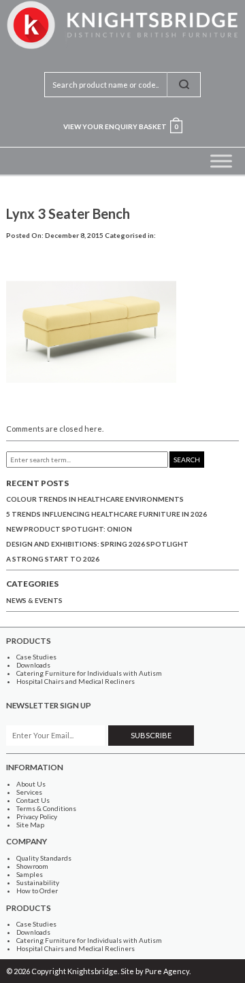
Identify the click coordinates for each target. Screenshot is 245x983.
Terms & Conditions (46, 808)
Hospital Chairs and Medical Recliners (75, 681)
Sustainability (37, 882)
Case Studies (36, 657)
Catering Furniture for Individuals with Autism (89, 673)
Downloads (33, 665)
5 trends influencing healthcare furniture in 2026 (106, 514)
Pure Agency (167, 971)
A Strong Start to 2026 (52, 559)
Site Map (30, 825)
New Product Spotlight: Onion (69, 529)
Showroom (32, 866)
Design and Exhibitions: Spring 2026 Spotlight (97, 544)
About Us (31, 784)
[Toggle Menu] (221, 160)
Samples (29, 874)
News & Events (34, 600)
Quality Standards (43, 858)
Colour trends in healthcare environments (95, 499)
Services (29, 792)
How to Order (37, 890)
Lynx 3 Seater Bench (68, 213)
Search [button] (187, 459)
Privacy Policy (36, 816)
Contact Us (33, 800)
